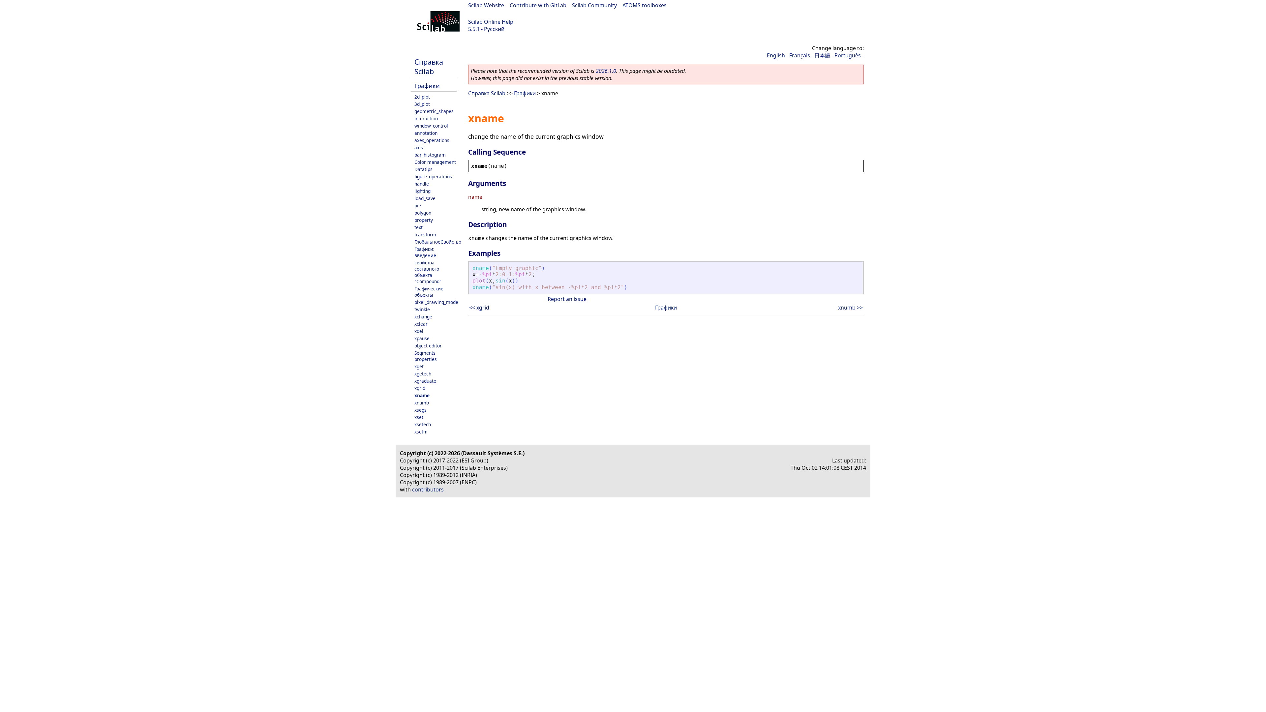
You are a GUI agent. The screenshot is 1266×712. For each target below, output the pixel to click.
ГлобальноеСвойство (437, 242)
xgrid (419, 388)
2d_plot (422, 97)
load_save (425, 198)
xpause (422, 338)
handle (421, 184)
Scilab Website (486, 5)
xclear (421, 324)
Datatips (423, 169)
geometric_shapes (434, 111)
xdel (418, 331)
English (776, 55)
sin (500, 281)
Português (847, 55)
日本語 (822, 55)
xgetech (422, 374)
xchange (423, 316)
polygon (422, 213)
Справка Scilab (428, 66)
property (423, 220)
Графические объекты (428, 291)
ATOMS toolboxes (644, 5)
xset (418, 417)
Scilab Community (594, 5)
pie (417, 205)
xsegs (420, 410)
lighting (422, 191)
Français (799, 55)
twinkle (422, 309)
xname (422, 395)
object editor (428, 345)
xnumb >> (850, 307)
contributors (428, 489)
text (418, 227)
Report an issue (567, 299)
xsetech (422, 424)
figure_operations (433, 176)
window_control (431, 126)
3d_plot (422, 104)
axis (418, 147)
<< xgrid (479, 307)
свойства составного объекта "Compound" (427, 271)
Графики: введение (425, 252)
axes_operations (431, 140)
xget (419, 366)
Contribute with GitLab (538, 5)
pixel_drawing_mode (436, 302)
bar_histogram (430, 155)
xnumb (421, 403)
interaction (426, 118)
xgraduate (425, 381)
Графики (427, 85)
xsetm (421, 432)
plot (479, 281)
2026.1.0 (606, 70)
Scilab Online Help (490, 21)
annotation (425, 133)
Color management (435, 162)
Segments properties (425, 356)
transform (425, 234)
